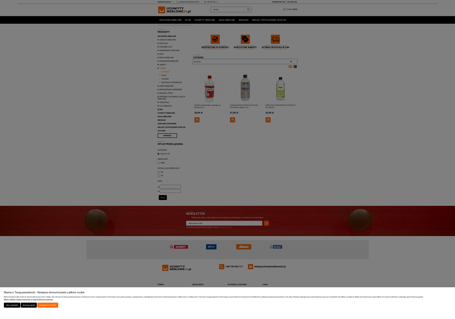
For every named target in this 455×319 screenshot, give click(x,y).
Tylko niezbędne (12, 305)
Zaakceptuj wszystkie (47, 305)
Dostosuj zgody (29, 305)
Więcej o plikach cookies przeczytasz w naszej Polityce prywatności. (28, 299)
